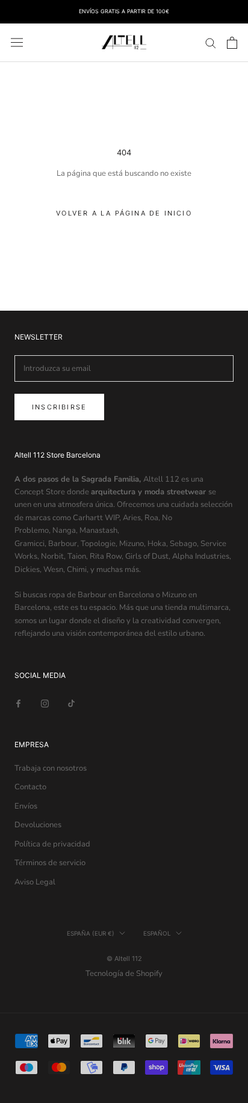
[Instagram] (45, 703)
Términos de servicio (49, 862)
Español (157, 933)
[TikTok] (71, 703)
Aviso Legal (34, 882)
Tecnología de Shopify (124, 973)
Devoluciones (37, 824)
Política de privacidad (52, 844)
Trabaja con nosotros (50, 768)
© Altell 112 (124, 958)
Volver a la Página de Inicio (124, 213)
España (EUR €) (90, 933)
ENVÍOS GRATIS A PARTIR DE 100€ (124, 11)
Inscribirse (59, 407)
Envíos (25, 806)
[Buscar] (210, 42)
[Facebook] (18, 703)
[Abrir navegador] (17, 42)
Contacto (30, 786)
